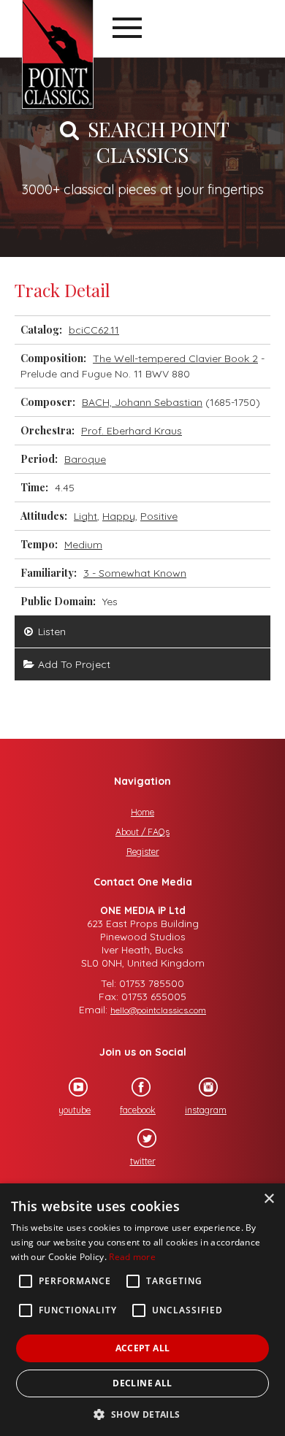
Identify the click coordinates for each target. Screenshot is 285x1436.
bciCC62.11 (94, 330)
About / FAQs (142, 831)
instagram (206, 1110)
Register (142, 851)
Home (142, 812)
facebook (138, 1110)
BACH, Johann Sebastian (142, 402)
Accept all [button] (142, 1348)
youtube (74, 1110)
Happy (118, 516)
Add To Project (72, 664)
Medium (83, 544)
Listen (50, 631)
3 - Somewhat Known (134, 573)
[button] (142, 1413)
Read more (132, 1257)
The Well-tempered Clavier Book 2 (175, 358)
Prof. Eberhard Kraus (131, 430)
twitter (143, 1161)
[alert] (142, 1309)
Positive (159, 516)
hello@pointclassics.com (158, 1010)
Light (85, 516)
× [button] (268, 1199)
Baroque (85, 459)
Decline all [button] (142, 1383)
